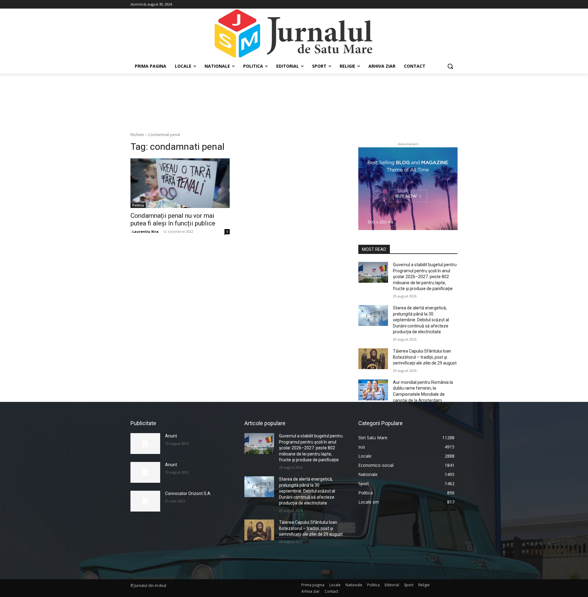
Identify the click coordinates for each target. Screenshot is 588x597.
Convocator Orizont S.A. (188, 493)
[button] (450, 66)
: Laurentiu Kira (144, 231)
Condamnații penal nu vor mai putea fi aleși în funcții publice (172, 219)
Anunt (171, 435)
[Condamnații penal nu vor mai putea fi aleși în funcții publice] (180, 183)
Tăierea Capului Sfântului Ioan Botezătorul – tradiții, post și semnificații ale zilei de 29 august (425, 357)
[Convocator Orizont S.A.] (145, 501)
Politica (138, 205)
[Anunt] (145, 443)
